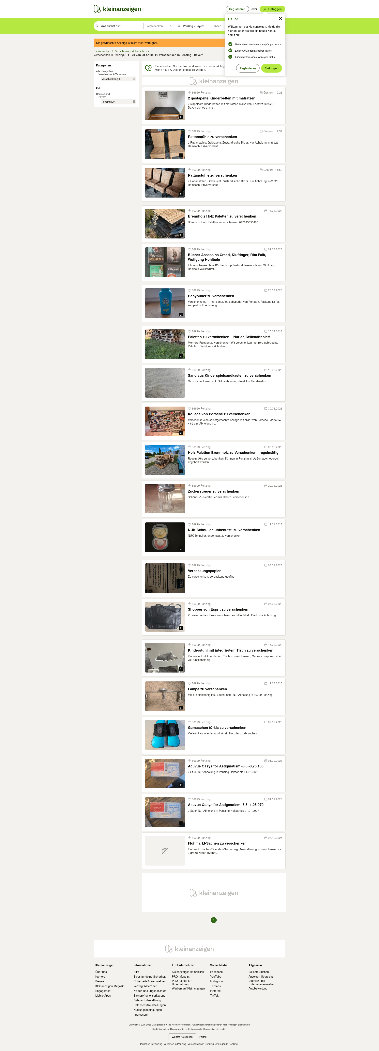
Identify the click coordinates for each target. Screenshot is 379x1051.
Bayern (102, 96)
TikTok (214, 995)
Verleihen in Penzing (175, 1043)
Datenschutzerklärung (147, 1000)
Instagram (216, 981)
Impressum (141, 1014)
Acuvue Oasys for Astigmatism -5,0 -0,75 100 (226, 766)
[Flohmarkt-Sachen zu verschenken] (165, 851)
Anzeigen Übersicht (261, 976)
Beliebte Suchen (259, 972)
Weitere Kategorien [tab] (182, 1036)
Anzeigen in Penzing (226, 1043)
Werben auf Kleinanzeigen (188, 988)
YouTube (215, 976)
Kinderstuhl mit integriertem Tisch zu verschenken (230, 650)
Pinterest (215, 991)
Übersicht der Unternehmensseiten (262, 982)
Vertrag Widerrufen (145, 986)
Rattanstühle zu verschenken (212, 136)
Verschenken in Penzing (201, 1043)
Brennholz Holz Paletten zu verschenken (222, 216)
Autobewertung (258, 988)
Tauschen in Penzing (151, 1043)
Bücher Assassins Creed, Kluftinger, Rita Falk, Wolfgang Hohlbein (227, 257)
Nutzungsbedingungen (148, 1010)
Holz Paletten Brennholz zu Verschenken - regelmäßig (233, 452)
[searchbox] (121, 26)
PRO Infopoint (181, 976)
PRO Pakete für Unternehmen (181, 982)
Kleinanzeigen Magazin (109, 986)
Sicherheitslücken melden (150, 981)
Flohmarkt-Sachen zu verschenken (217, 843)
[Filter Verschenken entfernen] (134, 78)
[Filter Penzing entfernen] (134, 101)
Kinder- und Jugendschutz (150, 991)
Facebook (216, 972)
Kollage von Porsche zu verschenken (219, 414)
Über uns (101, 972)
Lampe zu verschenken (207, 689)
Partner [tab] (203, 1036)
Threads (215, 986)
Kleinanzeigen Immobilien (188, 972)
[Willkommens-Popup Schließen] (280, 18)
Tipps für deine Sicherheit (150, 976)
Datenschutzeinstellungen (150, 1005)
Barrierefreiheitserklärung (149, 995)
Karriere (100, 976)
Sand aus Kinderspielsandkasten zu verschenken (229, 375)
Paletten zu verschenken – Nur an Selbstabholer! (229, 337)
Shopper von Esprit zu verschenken (218, 609)
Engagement (103, 991)
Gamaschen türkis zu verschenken (217, 727)
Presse (99, 981)
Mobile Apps (103, 995)
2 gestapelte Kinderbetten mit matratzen (221, 98)
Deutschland (103, 94)
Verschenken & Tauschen (112, 74)
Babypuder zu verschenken (211, 296)
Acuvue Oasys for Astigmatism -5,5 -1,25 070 (226, 804)
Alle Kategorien (104, 71)
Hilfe (136, 972)
